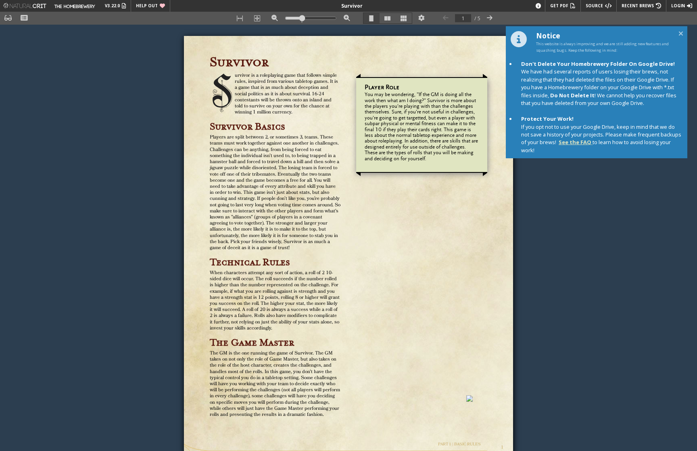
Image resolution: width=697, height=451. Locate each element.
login (678, 5)
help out (147, 5)
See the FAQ (576, 142)
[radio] (371, 18)
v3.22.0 (112, 5)
